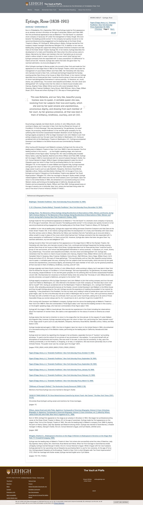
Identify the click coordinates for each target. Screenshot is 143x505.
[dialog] (71, 502)
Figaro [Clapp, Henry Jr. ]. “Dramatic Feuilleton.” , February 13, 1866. (62, 375)
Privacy (34, 477)
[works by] (29, 27)
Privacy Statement (59, 503)
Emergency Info (11, 492)
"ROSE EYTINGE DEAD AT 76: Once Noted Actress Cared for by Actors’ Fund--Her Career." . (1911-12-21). (71, 396)
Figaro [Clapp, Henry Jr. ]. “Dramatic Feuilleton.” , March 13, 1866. (61, 381)
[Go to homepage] (28, 472)
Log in (94, 490)
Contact (9, 489)
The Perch (9, 481)
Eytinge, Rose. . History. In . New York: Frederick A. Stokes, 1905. (71, 215)
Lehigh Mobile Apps (12, 498)
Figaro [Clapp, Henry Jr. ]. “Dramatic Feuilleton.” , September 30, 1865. (103, 25)
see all (113, 33)
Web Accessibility (11, 495)
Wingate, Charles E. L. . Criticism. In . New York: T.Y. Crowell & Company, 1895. (70, 437)
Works (30, 10)
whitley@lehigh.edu (99, 479)
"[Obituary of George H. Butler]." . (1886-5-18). (57, 386)
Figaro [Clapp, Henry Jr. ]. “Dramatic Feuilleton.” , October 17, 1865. (62, 353)
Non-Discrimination (34, 492)
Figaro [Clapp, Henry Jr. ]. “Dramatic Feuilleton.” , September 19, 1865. (63, 358)
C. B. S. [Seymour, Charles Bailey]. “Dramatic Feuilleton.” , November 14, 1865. (66, 207)
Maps (8, 486)
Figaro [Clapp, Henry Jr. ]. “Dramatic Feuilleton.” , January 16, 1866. (61, 370)
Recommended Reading (67, 10)
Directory (9, 484)
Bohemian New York (49, 10)
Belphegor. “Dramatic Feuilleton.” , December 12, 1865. (57, 202)
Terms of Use (40, 477)
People (37, 10)
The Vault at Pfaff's (35, 4)
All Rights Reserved (26, 477)
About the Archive (84, 10)
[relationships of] (41, 27)
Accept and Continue (121, 502)
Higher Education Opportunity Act (38, 486)
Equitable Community (34, 489)
